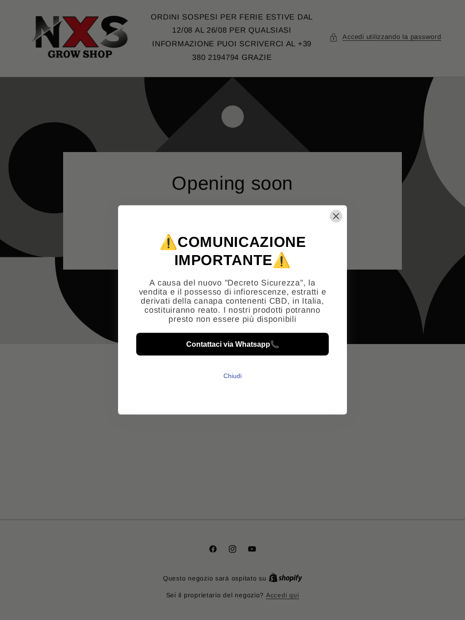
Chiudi (232, 376)
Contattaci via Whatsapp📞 (232, 344)
